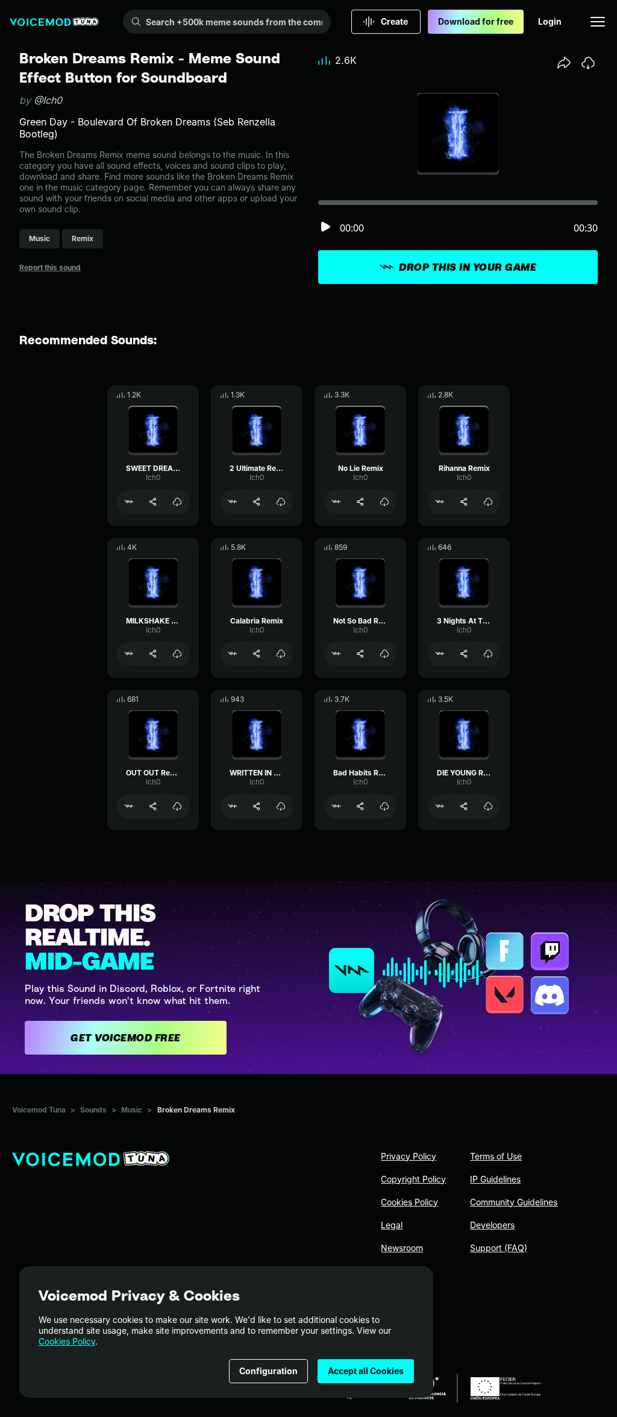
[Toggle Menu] (597, 21)
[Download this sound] (588, 62)
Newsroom (402, 1248)
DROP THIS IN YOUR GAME (467, 267)
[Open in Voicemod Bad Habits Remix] (336, 806)
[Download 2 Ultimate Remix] (281, 502)
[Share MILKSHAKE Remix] (153, 654)
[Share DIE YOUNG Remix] (464, 806)
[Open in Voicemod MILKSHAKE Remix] (129, 654)
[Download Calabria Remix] (281, 654)
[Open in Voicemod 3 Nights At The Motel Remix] (440, 654)
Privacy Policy (408, 1156)
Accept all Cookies (366, 1371)
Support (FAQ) (498, 1248)
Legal (391, 1225)
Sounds (93, 1109)
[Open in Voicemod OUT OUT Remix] (129, 806)
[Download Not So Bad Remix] (384, 654)
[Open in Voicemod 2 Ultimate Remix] (233, 502)
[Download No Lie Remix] (384, 502)
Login (550, 21)
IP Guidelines (495, 1179)
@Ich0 (48, 100)
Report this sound (50, 267)
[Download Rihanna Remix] (488, 502)
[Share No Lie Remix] (360, 502)
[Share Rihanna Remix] (464, 502)
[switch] (325, 227)
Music (131, 1109)
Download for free (475, 21)
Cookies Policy (67, 1341)
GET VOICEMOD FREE (125, 1038)
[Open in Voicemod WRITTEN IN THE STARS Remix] (233, 806)
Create (394, 21)
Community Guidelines (513, 1202)
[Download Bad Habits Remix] (384, 806)
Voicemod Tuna (39, 1109)
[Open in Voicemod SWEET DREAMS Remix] (129, 502)
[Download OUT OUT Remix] (177, 806)
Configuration (268, 1371)
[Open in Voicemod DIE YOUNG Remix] (440, 806)
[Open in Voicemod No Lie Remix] (336, 502)
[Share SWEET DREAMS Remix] (153, 502)
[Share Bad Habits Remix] (360, 806)
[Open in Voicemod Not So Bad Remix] (336, 654)
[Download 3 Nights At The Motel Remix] (488, 654)
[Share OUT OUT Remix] (153, 806)
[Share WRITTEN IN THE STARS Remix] (257, 806)
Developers (492, 1225)
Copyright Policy (413, 1179)
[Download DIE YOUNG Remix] (488, 806)
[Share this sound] (564, 62)
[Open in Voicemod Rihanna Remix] (440, 502)
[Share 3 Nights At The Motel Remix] (464, 654)
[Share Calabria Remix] (257, 654)
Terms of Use (496, 1156)
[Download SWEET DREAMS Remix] (177, 502)
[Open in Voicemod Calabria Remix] (233, 654)
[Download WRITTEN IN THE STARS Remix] (281, 806)
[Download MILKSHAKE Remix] (177, 654)
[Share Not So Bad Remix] (360, 654)
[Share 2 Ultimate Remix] (257, 502)
